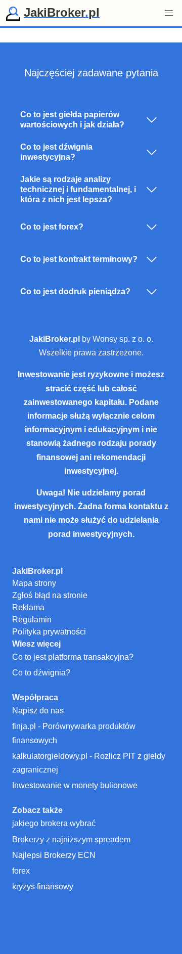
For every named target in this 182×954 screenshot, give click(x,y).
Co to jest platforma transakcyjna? (72, 657)
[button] (169, 13)
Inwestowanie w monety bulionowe (75, 785)
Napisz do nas (38, 710)
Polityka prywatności (49, 631)
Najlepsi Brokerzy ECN (54, 855)
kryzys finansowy (42, 886)
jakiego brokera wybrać (54, 823)
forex (21, 871)
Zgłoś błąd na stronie (49, 595)
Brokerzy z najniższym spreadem (71, 839)
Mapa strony (34, 583)
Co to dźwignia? (41, 672)
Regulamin (32, 619)
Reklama (28, 607)
